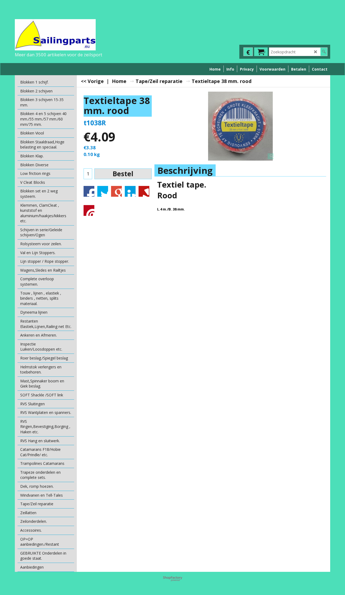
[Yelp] (144, 191)
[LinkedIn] (130, 191)
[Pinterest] (89, 210)
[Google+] (116, 191)
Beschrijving (185, 170)
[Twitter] (102, 191)
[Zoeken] (323, 52)
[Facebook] (89, 191)
